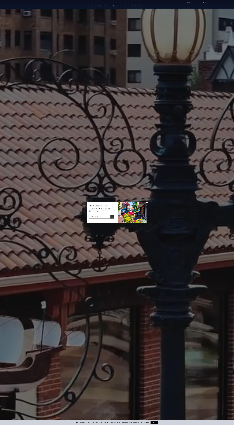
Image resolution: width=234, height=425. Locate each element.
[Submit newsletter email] (112, 217)
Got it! (154, 422)
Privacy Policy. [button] (145, 422)
